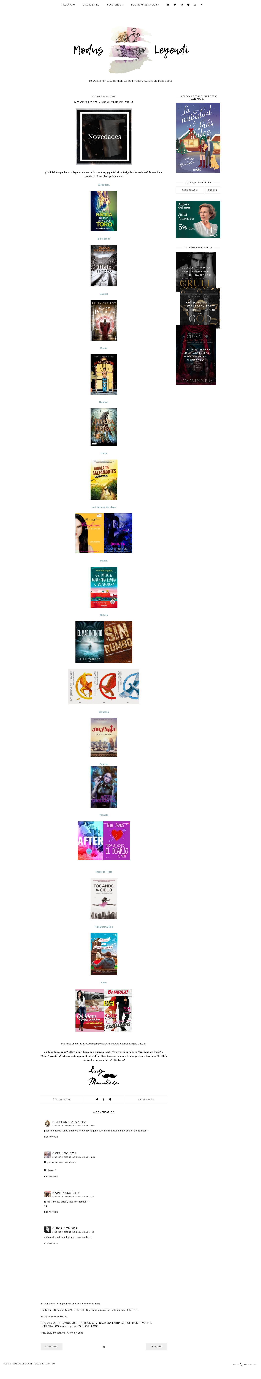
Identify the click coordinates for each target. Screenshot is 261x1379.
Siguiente (51, 1347)
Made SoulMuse (245, 1364)
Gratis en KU (91, 5)
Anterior (157, 1347)
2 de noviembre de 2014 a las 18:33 (74, 1126)
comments (146, 1099)
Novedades (63, 1099)
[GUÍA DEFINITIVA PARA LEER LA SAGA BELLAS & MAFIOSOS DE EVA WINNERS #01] (196, 384)
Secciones (114, 5)
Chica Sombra (65, 1228)
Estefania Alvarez (69, 1121)
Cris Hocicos (64, 1153)
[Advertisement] (198, 444)
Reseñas (67, 5)
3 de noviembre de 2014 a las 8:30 (73, 1232)
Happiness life (66, 1192)
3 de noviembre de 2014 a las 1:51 (73, 1197)
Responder (51, 1137)
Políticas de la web (144, 5)
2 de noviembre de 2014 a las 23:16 (74, 1157)
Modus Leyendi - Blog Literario (34, 1364)
